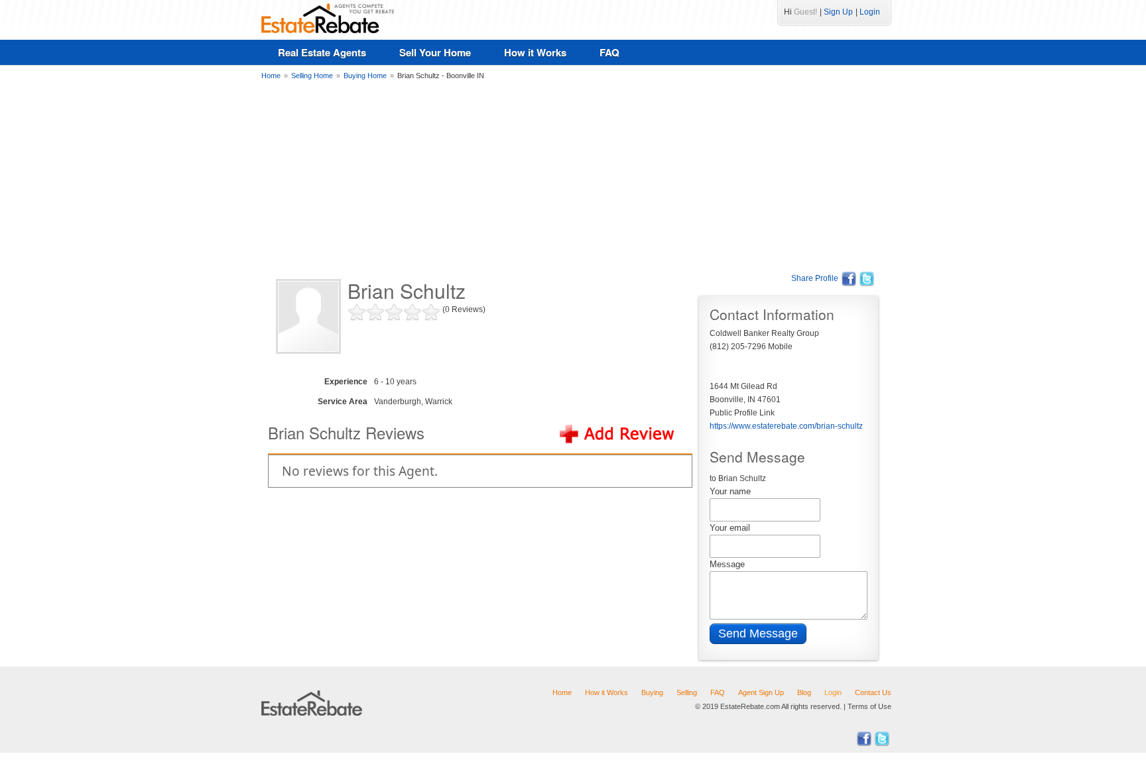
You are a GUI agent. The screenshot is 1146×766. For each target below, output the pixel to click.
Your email (730, 528)
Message (727, 564)
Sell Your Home (435, 52)
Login (870, 12)
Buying (652, 692)
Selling (686, 692)
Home (562, 692)
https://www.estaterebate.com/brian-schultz (786, 426)
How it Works (535, 52)
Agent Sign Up (761, 692)
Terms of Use (869, 706)
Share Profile (814, 278)
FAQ (609, 52)
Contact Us (873, 692)
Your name (730, 491)
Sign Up (838, 12)
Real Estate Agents (322, 52)
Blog (804, 692)
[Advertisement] (573, 175)
